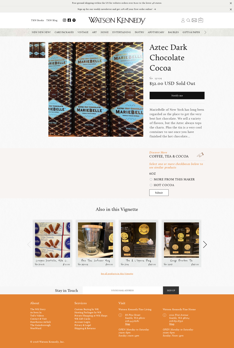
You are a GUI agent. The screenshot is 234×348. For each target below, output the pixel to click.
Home (105, 32)
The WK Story (38, 309)
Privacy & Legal (82, 325)
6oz (152, 173)
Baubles (173, 32)
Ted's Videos (37, 315)
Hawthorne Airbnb (40, 322)
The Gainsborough (40, 325)
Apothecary (156, 32)
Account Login (82, 322)
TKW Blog (51, 20)
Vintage (83, 32)
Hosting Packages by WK (87, 312)
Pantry (139, 32)
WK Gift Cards (82, 318)
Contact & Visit (38, 318)
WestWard (35, 328)
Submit (159, 192)
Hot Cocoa (163, 185)
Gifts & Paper (191, 32)
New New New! (41, 32)
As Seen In (36, 312)
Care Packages (64, 32)
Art (94, 32)
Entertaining (121, 32)
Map (127, 323)
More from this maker (174, 179)
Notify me (177, 95)
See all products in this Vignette (117, 273)
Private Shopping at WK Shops (90, 315)
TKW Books (37, 20)
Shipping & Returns (85, 328)
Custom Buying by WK (86, 309)
